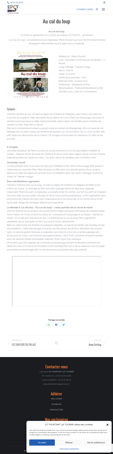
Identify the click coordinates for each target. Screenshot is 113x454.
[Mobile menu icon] (103, 9)
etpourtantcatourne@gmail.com (56, 384)
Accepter (42, 442)
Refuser (69, 442)
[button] (107, 424)
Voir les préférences (96, 442)
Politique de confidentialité (69, 449)
